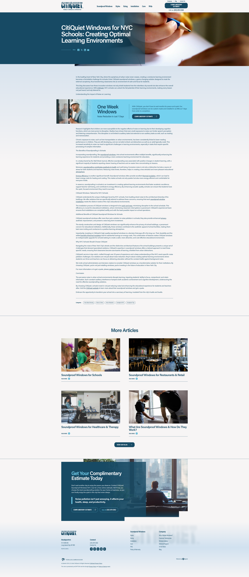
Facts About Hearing (88, 302)
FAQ (131, 547)
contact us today (115, 269)
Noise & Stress (99, 302)
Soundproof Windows (104, 6)
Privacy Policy (92, 566)
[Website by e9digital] (182, 559)
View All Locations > (65, 548)
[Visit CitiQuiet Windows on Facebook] (91, 549)
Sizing (125, 6)
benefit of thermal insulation (91, 235)
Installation (135, 6)
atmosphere (80, 172)
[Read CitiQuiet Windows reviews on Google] (101, 549)
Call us (176, 10)
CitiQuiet (100, 88)
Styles (118, 6)
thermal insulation (149, 176)
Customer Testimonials (165, 538)
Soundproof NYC (120, 302)
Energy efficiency (82, 176)
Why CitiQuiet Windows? (166, 535)
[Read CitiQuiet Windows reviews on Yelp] (104, 549)
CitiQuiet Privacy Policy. (96, 563)
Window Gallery (163, 541)
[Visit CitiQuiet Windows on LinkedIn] (98, 549)
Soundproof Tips (130, 302)
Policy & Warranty (135, 549)
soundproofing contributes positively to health (99, 167)
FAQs (150, 6)
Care (144, 6)
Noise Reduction (110, 302)
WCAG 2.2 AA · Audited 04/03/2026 (74, 559)
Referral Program (164, 544)
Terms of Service (103, 566)
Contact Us (182, 1)
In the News (162, 547)
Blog (176, 1)
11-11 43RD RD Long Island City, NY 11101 (68, 544)
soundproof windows (108, 154)
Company (169, 1)
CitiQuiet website (92, 288)
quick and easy (126, 205)
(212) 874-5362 (94, 543)
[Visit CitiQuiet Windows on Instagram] (94, 549)
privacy (163, 218)
